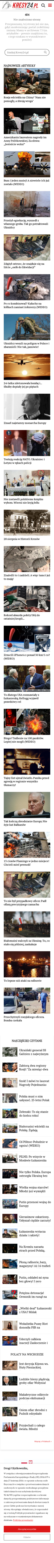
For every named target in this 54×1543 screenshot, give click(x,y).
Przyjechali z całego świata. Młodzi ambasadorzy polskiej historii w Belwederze (33, 1431)
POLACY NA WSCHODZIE (27, 1354)
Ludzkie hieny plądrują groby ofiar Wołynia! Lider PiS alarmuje (34, 1382)
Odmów (27, 1537)
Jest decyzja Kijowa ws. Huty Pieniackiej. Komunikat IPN (33, 1367)
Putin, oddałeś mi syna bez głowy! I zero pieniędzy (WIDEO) (34, 1281)
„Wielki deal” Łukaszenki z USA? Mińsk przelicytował (35, 1312)
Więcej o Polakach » (43, 1441)
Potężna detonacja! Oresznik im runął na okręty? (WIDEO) (33, 1296)
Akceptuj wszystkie (27, 1529)
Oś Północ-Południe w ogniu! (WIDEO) (33, 1143)
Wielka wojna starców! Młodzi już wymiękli (33, 1189)
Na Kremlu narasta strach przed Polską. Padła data (32, 1250)
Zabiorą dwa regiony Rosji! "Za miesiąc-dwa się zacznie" (33, 1069)
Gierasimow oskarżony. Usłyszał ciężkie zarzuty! (35, 1218)
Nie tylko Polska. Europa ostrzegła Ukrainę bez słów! (35, 1175)
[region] (27, 1503)
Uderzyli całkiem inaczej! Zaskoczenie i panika (33, 1342)
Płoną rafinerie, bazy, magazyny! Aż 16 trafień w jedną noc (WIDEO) (34, 1265)
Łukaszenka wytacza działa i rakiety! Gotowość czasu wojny (33, 1235)
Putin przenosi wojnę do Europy (35, 1204)
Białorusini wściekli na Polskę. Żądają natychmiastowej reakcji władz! (35, 1132)
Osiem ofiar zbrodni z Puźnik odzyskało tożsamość (33, 1413)
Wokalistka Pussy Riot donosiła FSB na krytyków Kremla (33, 1327)
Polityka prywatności (23, 1520)
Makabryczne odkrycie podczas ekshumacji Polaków (33, 1398)
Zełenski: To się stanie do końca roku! (33, 1113)
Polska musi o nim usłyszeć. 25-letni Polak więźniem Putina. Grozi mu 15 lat (34, 1102)
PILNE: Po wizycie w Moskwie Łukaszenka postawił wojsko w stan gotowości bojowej (34, 1162)
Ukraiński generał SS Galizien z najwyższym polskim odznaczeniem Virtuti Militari (34, 1055)
